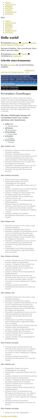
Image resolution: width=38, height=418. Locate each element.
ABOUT (8, 2)
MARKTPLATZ (10, 12)
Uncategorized (16, 56)
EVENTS (8, 10)
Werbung (11, 142)
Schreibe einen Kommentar (18, 44)
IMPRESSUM (29, 70)
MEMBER (8, 6)
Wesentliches (12, 130)
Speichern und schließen (9, 416)
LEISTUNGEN (10, 4)
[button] (19, 18)
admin (17, 43)
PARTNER (9, 8)
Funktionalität (12, 134)
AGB (27, 72)
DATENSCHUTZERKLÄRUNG (12, 72)
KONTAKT (9, 14)
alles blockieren (13, 126)
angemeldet (11, 65)
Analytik (10, 138)
